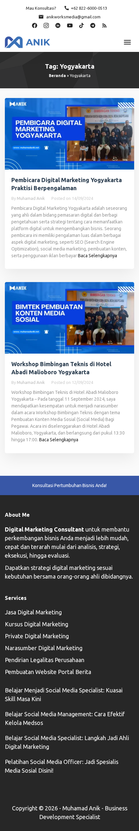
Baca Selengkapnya (97, 255)
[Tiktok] (81, 25)
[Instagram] (46, 25)
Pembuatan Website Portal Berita (48, 672)
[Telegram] (92, 25)
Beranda (57, 75)
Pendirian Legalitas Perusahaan (44, 660)
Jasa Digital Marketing (33, 612)
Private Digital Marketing (37, 636)
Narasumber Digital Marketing (43, 648)
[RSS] (104, 25)
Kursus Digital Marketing (36, 624)
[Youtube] (70, 25)
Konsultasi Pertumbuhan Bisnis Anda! (69, 485)
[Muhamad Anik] (27, 41)
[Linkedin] (57, 25)
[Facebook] (34, 25)
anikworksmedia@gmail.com (73, 17)
